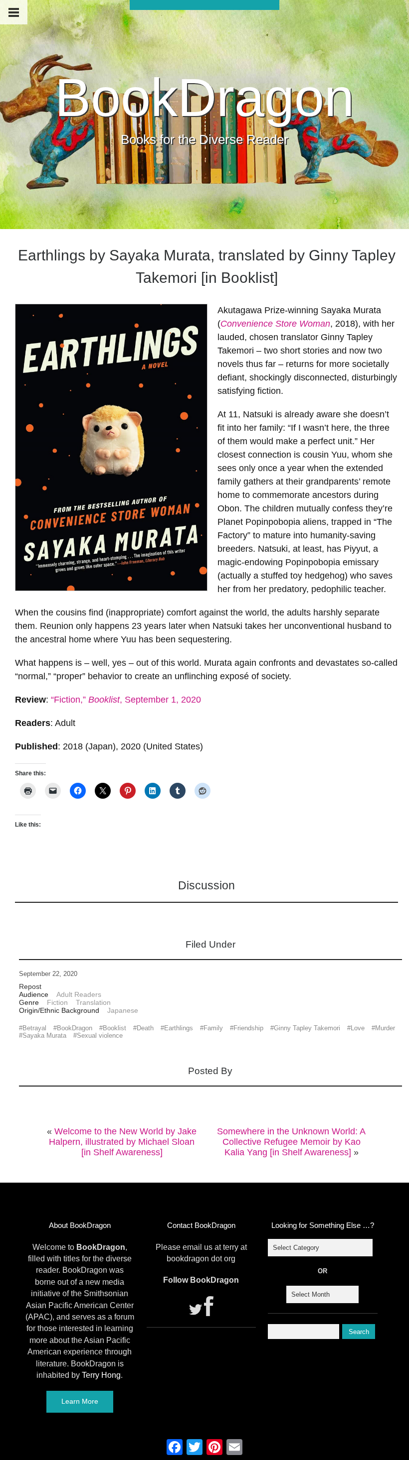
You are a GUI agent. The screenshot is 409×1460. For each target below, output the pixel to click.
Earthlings (178, 1028)
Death (145, 1028)
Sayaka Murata (44, 1035)
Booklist (114, 1028)
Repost (30, 986)
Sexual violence (100, 1035)
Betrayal (34, 1028)
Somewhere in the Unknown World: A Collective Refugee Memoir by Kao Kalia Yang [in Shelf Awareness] (291, 1141)
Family (213, 1028)
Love (358, 1028)
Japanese (122, 1010)
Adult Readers (78, 994)
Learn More (79, 1401)
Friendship (248, 1028)
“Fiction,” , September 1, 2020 (126, 700)
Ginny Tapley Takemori (307, 1028)
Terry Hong (101, 1375)
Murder (385, 1028)
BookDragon (204, 97)
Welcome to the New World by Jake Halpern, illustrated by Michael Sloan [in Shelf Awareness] (123, 1141)
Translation (93, 1002)
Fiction (57, 1002)
